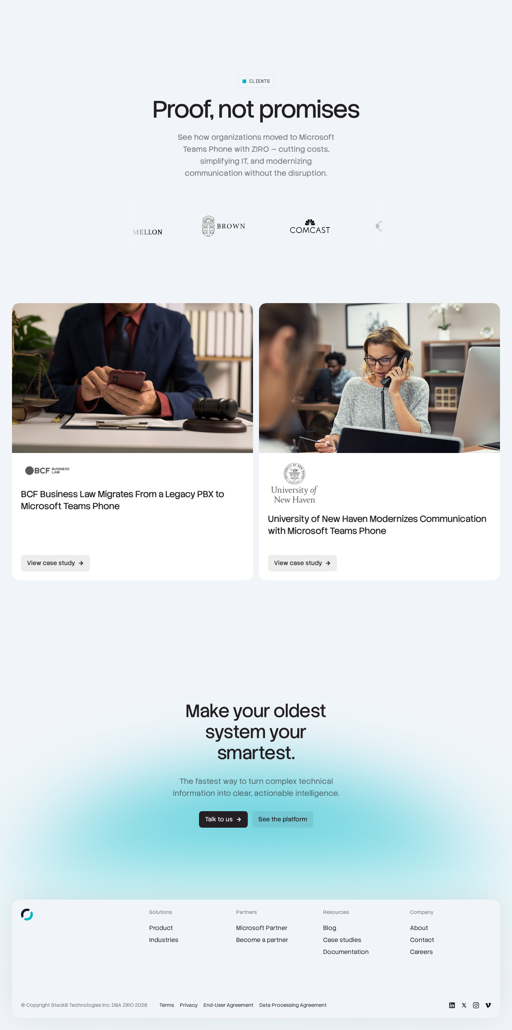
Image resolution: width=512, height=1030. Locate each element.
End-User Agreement (228, 1005)
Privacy (189, 1005)
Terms (166, 1005)
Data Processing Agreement (292, 1005)
